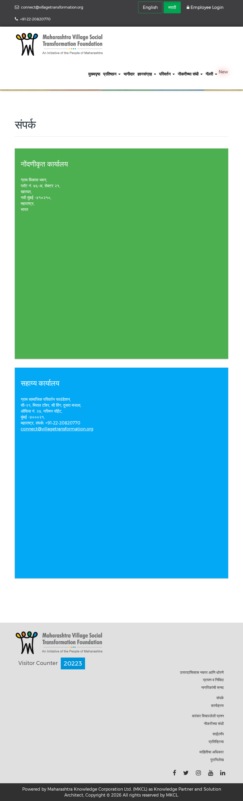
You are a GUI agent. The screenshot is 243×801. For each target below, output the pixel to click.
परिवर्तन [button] (165, 74)
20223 (73, 663)
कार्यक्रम (217, 705)
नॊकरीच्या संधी (214, 723)
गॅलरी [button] (210, 74)
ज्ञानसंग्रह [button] (145, 74)
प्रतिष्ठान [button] (110, 74)
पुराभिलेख (217, 759)
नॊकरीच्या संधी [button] (189, 74)
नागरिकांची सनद (212, 687)
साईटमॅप (218, 733)
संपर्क (220, 697)
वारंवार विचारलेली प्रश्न (208, 715)
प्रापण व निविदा (213, 679)
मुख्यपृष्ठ (94, 74)
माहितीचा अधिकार (211, 752)
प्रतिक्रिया (216, 741)
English (150, 7)
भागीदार (129, 74)
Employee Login (206, 7)
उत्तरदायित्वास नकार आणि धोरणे (202, 672)
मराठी (172, 7)
